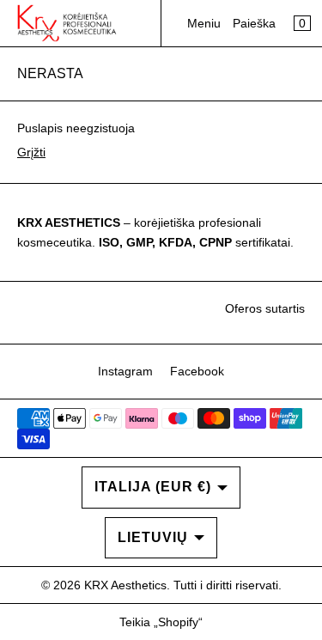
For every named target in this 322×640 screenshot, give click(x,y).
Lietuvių (153, 537)
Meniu (204, 23)
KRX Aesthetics (125, 585)
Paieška (254, 23)
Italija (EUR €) (152, 486)
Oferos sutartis (265, 308)
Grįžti (31, 152)
